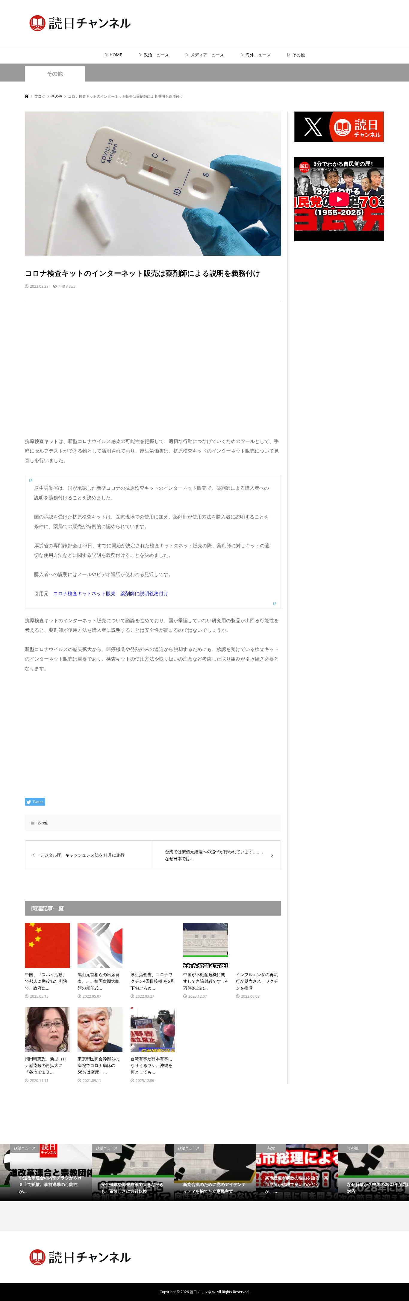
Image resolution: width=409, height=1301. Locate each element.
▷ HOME (113, 55)
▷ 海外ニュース (255, 55)
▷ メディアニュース (204, 55)
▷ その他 (296, 55)
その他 (55, 73)
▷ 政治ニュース (153, 55)
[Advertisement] (153, 375)
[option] (41, 1172)
